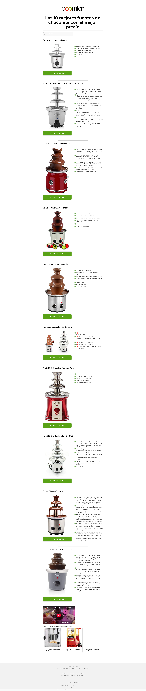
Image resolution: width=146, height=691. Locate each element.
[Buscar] (102, 2)
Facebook (76, 682)
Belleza (45, 2)
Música (66, 2)
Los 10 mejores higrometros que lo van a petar (91, 660)
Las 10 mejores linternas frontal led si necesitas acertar (56, 660)
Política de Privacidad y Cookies (73, 687)
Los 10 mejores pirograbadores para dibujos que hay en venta (73, 675)
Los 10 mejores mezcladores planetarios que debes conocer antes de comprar (73, 668)
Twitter (69, 682)
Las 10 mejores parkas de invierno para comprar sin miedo (73, 670)
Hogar (75, 2)
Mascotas (55, 2)
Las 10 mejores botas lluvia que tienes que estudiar (73, 671)
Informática (61, 2)
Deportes (50, 2)
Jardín (71, 2)
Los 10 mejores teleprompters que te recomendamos (73, 673)
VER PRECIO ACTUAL (57, 73)
